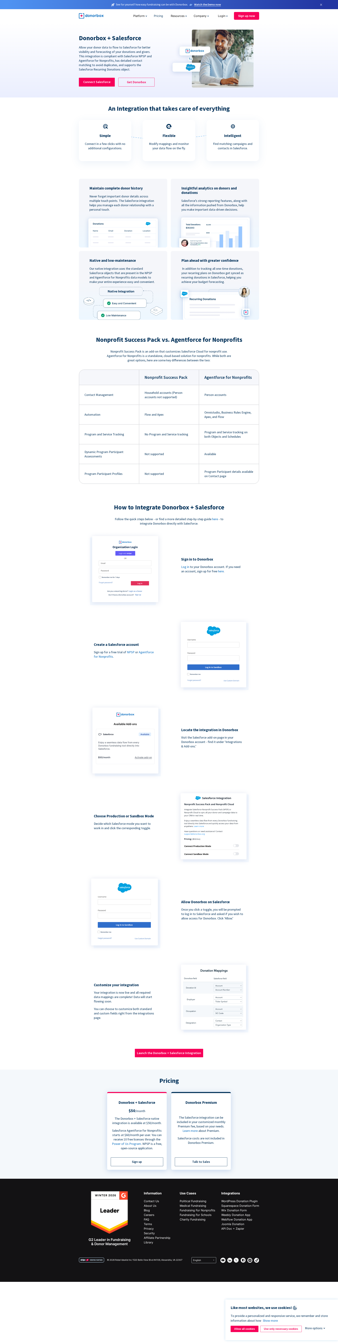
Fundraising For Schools (195, 1215)
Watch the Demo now (207, 4)
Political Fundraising (193, 1201)
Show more (270, 1320)
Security (149, 1233)
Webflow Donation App (236, 1219)
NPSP (130, 652)
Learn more (190, 1131)
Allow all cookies (244, 1328)
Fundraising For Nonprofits (197, 1210)
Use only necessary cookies (281, 1328)
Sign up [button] (137, 1162)
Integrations (230, 1193)
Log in (185, 567)
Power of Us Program (126, 1144)
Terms (148, 1224)
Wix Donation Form (234, 1210)
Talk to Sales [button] (201, 1162)
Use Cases (188, 1193)
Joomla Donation (232, 1224)
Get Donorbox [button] (136, 82)
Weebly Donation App (235, 1215)
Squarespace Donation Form (240, 1205)
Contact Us (151, 1201)
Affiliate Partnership (157, 1238)
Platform (139, 16)
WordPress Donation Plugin (239, 1201)
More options (314, 1328)
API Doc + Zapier (232, 1228)
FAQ (146, 1219)
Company (200, 16)
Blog (147, 1210)
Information (153, 1193)
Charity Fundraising (192, 1219)
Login (221, 16)
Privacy (149, 1228)
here (215, 519)
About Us (150, 1205)
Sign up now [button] (246, 16)
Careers (149, 1215)
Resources (177, 16)
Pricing (158, 16)
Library (148, 1242)
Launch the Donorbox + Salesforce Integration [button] (169, 1053)
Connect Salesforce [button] (97, 82)
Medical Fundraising (193, 1205)
